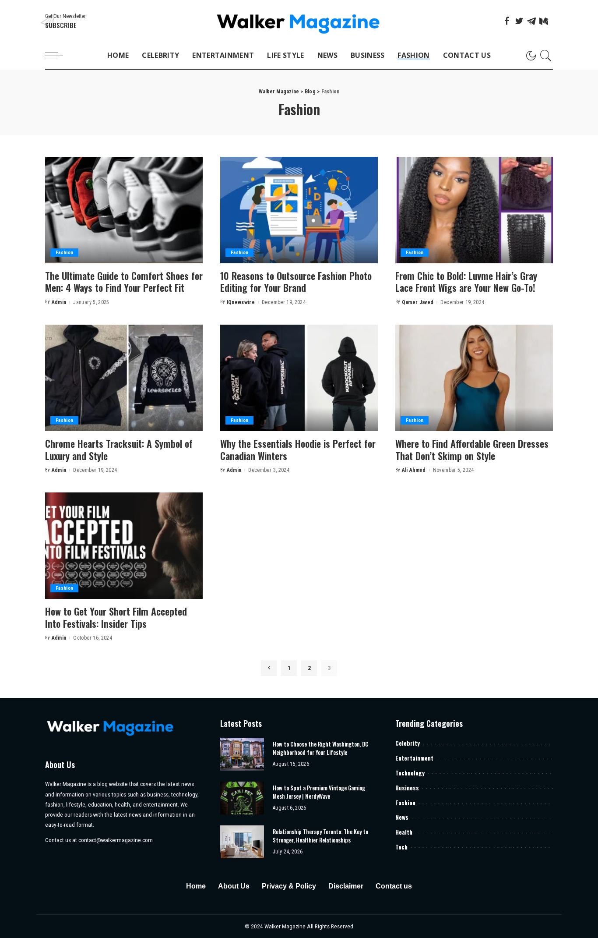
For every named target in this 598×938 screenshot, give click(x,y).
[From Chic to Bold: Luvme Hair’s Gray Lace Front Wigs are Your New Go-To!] (474, 210)
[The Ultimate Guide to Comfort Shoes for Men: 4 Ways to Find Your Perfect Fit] (124, 210)
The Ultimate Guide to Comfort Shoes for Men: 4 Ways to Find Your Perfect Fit (124, 282)
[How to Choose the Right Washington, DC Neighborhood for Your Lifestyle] (242, 754)
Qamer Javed (418, 302)
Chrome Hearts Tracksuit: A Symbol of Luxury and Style (119, 449)
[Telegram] (531, 21)
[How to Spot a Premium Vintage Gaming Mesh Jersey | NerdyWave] (242, 798)
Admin (59, 302)
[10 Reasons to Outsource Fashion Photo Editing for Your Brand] (299, 210)
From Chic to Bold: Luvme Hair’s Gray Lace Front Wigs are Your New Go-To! (466, 282)
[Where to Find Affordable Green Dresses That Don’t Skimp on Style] (474, 378)
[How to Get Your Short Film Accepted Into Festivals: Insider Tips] (124, 545)
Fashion (64, 252)
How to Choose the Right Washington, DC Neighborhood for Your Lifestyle (320, 748)
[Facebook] (507, 21)
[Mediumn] (544, 21)
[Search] (546, 55)
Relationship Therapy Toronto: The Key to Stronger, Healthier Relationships (320, 836)
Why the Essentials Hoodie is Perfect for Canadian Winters (298, 449)
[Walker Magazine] (299, 21)
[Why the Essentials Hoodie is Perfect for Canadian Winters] (299, 378)
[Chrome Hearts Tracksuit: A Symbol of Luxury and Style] (124, 378)
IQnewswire (241, 302)
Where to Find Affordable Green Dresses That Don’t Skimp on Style (472, 449)
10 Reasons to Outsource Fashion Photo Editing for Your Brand (296, 282)
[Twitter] (519, 21)
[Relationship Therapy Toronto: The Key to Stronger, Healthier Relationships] (242, 841)
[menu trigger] (58, 55)
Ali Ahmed (414, 470)
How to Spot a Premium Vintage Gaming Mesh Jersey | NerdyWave (319, 792)
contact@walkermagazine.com (115, 839)
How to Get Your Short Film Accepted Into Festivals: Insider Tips (116, 617)
